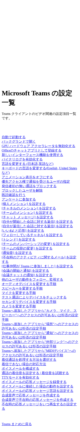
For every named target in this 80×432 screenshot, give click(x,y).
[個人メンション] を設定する (24, 204)
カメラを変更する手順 (19, 306)
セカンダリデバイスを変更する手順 (29, 302)
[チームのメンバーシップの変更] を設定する (36, 244)
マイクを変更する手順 (19, 293)
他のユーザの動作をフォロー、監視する (32, 279)
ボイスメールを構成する (20, 368)
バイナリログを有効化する (22, 159)
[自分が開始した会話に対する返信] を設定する (37, 221)
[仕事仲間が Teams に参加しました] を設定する (37, 266)
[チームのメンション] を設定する (27, 213)
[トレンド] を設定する (18, 239)
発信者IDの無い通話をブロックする (29, 186)
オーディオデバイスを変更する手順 (29, 284)
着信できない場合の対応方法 (24, 364)
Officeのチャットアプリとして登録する (31, 150)
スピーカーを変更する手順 (22, 288)
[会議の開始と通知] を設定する (25, 270)
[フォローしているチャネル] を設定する (32, 235)
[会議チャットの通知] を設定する (27, 275)
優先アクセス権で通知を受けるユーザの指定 (36, 181)
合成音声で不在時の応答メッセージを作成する (37, 399)
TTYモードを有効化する (20, 377)
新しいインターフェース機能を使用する (32, 155)
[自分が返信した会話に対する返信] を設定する (37, 226)
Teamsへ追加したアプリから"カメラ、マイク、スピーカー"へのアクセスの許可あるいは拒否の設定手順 (40, 315)
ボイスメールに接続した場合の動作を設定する (37, 386)
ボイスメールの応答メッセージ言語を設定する (37, 391)
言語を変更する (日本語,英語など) (27, 164)
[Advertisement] (40, 44)
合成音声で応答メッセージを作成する (31, 395)
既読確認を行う (14, 195)
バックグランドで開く (19, 141)
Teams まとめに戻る (17, 424)
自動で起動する (14, 137)
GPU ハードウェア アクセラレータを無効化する (38, 146)
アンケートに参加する (19, 199)
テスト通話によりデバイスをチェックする (34, 297)
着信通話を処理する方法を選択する (29, 359)
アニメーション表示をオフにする (27, 177)
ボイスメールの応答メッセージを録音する (34, 382)
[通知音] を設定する (17, 253)
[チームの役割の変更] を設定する (27, 248)
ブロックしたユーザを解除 (22, 190)
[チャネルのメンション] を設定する (29, 208)
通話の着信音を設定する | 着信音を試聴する (35, 373)
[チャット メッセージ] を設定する (27, 217)
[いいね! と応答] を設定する (23, 230)
